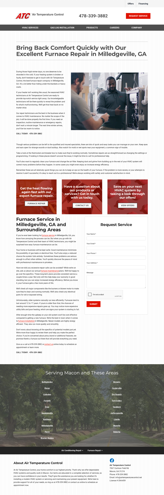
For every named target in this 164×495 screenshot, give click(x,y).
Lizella (117, 419)
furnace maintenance (50, 271)
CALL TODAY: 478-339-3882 (29, 133)
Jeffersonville (117, 413)
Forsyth (47, 401)
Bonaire (116, 382)
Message (90, 273)
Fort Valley (117, 401)
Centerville (117, 388)
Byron (47, 388)
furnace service (48, 235)
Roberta (116, 432)
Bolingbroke (47, 382)
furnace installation (26, 321)
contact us (48, 344)
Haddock (117, 407)
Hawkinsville (47, 413)
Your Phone (91, 253)
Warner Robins (47, 438)
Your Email (91, 244)
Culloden (47, 394)
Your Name (91, 234)
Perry (47, 432)
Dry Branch (117, 394)
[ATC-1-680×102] (39, 13)
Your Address (92, 263)
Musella (116, 426)
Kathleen (47, 419)
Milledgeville (47, 426)
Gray (47, 407)
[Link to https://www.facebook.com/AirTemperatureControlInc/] (112, 460)
